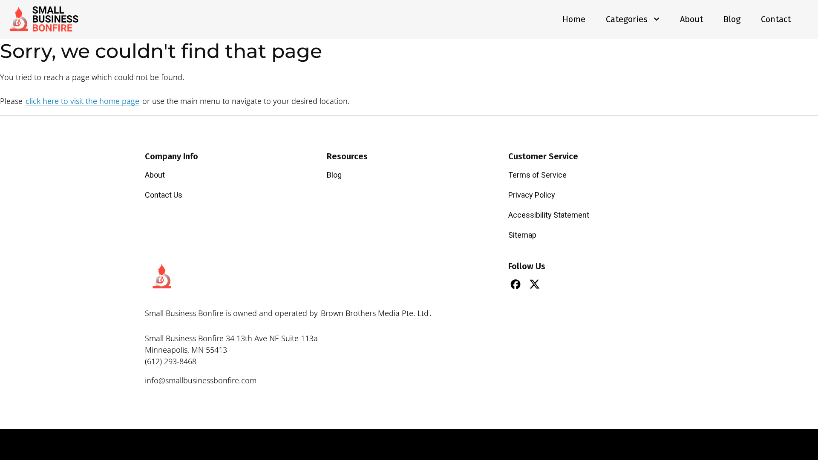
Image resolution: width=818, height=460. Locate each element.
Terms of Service (537, 174)
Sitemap (522, 234)
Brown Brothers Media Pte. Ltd (375, 313)
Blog (731, 19)
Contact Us (163, 194)
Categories (627, 19)
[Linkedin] (554, 284)
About (691, 19)
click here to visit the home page (82, 101)
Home (573, 19)
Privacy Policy (531, 194)
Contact (776, 19)
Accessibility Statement (548, 214)
